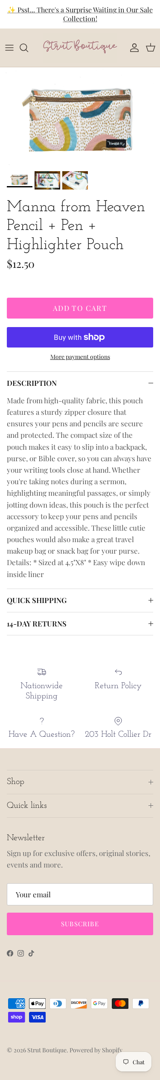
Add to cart (80, 308)
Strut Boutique (47, 1050)
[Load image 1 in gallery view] (80, 117)
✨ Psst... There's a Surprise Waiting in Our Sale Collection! (80, 14)
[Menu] (9, 47)
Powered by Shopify (96, 1050)
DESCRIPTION (32, 383)
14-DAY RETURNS (37, 623)
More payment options (80, 357)
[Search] (28, 47)
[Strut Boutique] (80, 48)
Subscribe (80, 923)
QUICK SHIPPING (37, 600)
